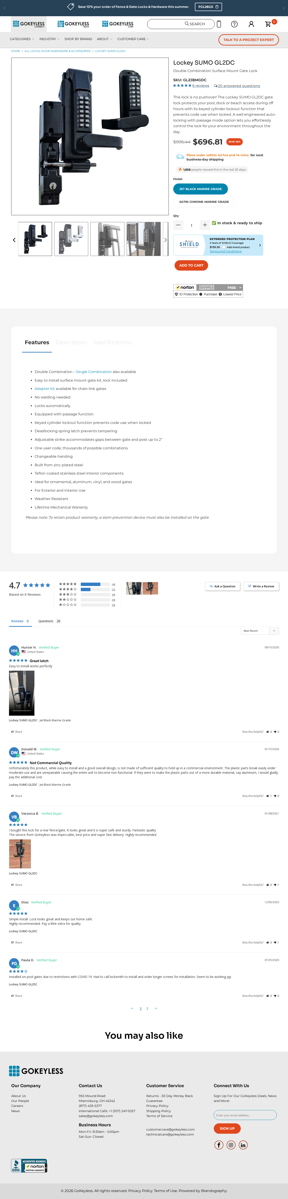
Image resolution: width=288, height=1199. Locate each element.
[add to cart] (191, 265)
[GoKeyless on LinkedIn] (243, 1144)
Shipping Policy (158, 1111)
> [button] (156, 1008)
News (15, 1111)
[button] (36, 1167)
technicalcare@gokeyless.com (170, 1134)
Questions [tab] (45, 621)
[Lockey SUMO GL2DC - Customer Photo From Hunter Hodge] (134, 588)
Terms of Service (159, 1116)
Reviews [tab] (17, 621)
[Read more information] (260, 245)
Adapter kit (45, 389)
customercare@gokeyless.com (170, 1129)
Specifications (112, 342)
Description (71, 342)
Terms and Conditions (226, 251)
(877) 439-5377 (90, 1106)
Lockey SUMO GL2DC (23, 720)
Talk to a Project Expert (249, 40)
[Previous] (14, 240)
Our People (20, 1101)
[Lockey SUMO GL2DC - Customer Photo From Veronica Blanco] (150, 588)
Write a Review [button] (263, 586)
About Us (18, 1096)
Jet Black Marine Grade (200, 189)
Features (37, 342)
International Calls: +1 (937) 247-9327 (107, 1111)
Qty (176, 215)
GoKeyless (83, 1191)
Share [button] (18, 732)
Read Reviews (191, 7)
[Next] (165, 240)
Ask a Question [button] (224, 586)
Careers (17, 1106)
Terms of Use (165, 1191)
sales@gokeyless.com (96, 1116)
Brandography (214, 1191)
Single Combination (94, 372)
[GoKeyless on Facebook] (219, 1144)
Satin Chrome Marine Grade (204, 202)
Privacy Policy (157, 1106)
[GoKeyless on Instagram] (231, 1144)
